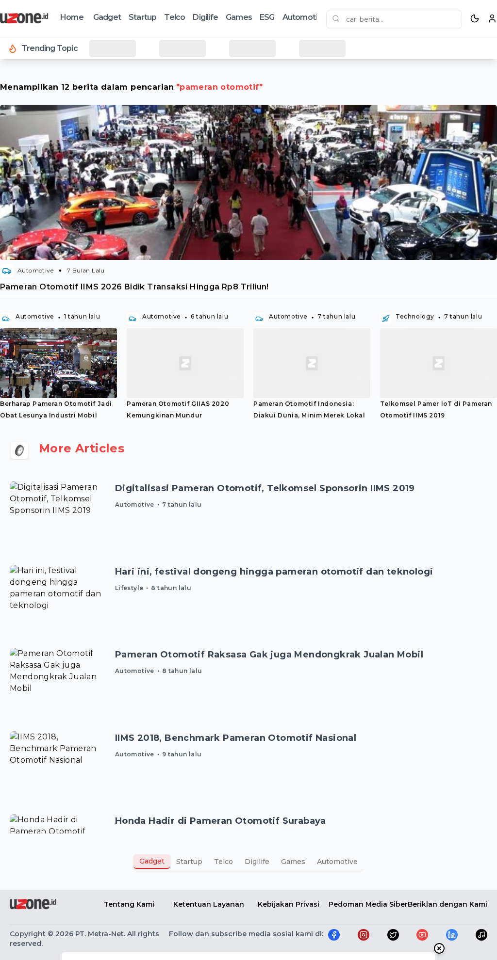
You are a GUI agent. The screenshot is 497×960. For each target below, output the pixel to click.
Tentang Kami (129, 904)
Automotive (304, 17)
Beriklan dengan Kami (447, 904)
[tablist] (248, 861)
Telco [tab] (223, 861)
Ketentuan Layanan (208, 904)
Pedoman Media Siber (368, 904)
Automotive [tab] (337, 861)
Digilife (205, 17)
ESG (267, 17)
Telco (174, 17)
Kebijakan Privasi (288, 904)
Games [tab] (293, 861)
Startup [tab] (189, 861)
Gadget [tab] (152, 861)
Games (239, 17)
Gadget (107, 17)
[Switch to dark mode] (475, 18)
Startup (142, 17)
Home (71, 17)
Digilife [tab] (257, 861)
